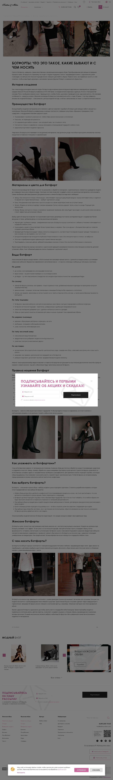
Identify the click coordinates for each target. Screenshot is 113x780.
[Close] (91, 381)
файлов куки (62, 769)
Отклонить (96, 770)
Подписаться (76, 396)
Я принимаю (81, 770)
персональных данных (40, 400)
